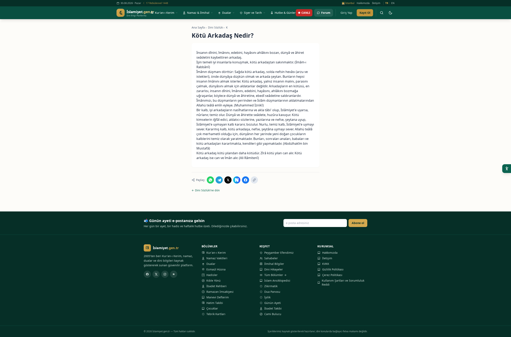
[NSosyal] (173, 274)
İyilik (267, 297)
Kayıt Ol (364, 13)
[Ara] (382, 13)
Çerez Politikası (332, 275)
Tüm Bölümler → (275, 275)
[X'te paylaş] (228, 180)
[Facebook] (147, 274)
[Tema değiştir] (390, 13)
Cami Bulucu (272, 314)
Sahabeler (271, 258)
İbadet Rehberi (216, 286)
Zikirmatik (270, 286)
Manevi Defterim (217, 297)
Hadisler (212, 275)
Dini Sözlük (215, 27)
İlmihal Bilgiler (274, 264)
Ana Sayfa (198, 27)
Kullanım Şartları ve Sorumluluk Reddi (343, 282)
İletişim (376, 3)
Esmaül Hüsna (216, 269)
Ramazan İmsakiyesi (220, 292)
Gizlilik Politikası (333, 269)
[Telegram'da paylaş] (219, 180)
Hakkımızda (363, 3)
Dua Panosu (272, 292)
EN (392, 3)
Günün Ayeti (272, 303)
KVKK (325, 264)
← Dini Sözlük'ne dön (206, 190)
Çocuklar (212, 308)
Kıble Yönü (213, 280)
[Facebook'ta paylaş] (245, 180)
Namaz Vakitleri (216, 258)
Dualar (210, 264)
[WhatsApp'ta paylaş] (210, 180)
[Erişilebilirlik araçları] (506, 168)
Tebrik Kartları (215, 314)
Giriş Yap (346, 13)
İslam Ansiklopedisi (277, 280)
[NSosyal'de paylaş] (236, 180)
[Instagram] (164, 274)
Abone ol (358, 223)
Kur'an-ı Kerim (216, 252)
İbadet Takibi (273, 308)
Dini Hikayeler (273, 269)
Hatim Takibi (214, 303)
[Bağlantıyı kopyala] (254, 180)
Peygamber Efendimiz (279, 252)
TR (386, 3)
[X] (156, 274)
